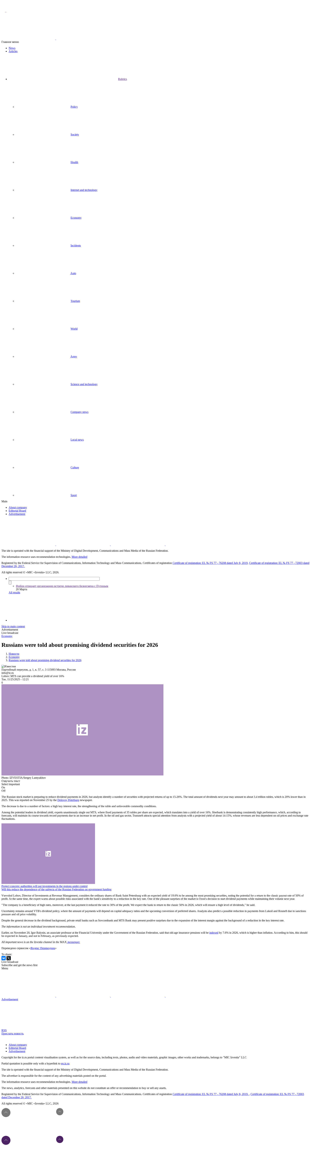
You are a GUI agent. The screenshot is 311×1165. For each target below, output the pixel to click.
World (74, 328)
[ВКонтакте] (3, 958)
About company (18, 507)
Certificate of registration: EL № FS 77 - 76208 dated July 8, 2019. (211, 1094)
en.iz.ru (65, 1063)
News (12, 48)
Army (73, 356)
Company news (79, 411)
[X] (8, 958)
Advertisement (17, 513)
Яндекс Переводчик (42, 948)
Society (75, 134)
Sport (74, 495)
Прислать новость (12, 1033)
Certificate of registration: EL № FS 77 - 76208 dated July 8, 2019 (210, 562)
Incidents (76, 245)
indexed (213, 932)
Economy (76, 217)
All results (14, 592)
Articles (13, 51)
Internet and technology (84, 190)
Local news (77, 439)
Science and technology (84, 384)
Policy (74, 106)
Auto (73, 273)
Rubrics (122, 79)
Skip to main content (13, 626)
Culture (75, 467)
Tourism (75, 301)
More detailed (79, 556)
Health (74, 162)
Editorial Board (17, 510)
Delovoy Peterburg (68, 800)
